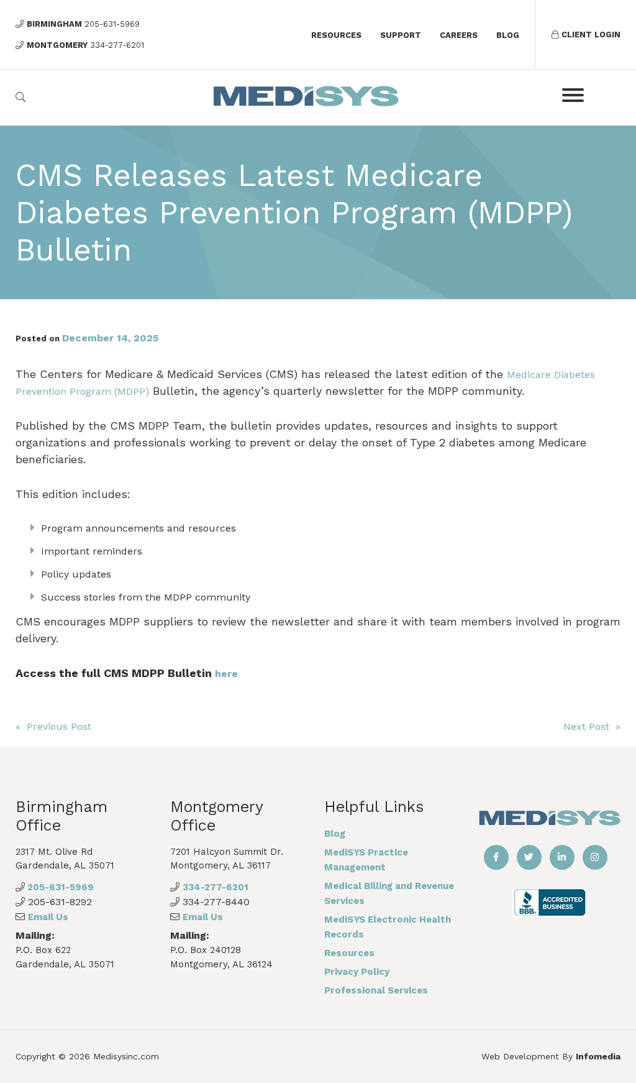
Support (400, 35)
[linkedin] (562, 857)
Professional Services (376, 990)
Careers (459, 35)
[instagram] (595, 857)
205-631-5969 (59, 887)
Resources (336, 35)
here (226, 674)
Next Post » (591, 726)
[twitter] (529, 857)
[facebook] (496, 857)
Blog (507, 35)
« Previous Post (53, 726)
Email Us (48, 917)
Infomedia (598, 1056)
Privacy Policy (356, 971)
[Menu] (573, 95)
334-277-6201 (215, 887)
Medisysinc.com (126, 1056)
